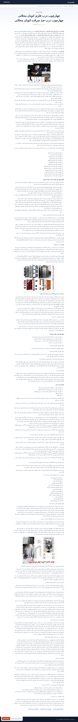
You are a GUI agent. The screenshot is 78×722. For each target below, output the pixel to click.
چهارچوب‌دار (70, 2)
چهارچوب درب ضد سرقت (46, 709)
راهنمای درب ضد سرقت (33, 709)
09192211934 (7, 2)
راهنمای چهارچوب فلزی (58, 709)
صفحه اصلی (71, 5)
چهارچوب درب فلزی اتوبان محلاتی (30, 31)
